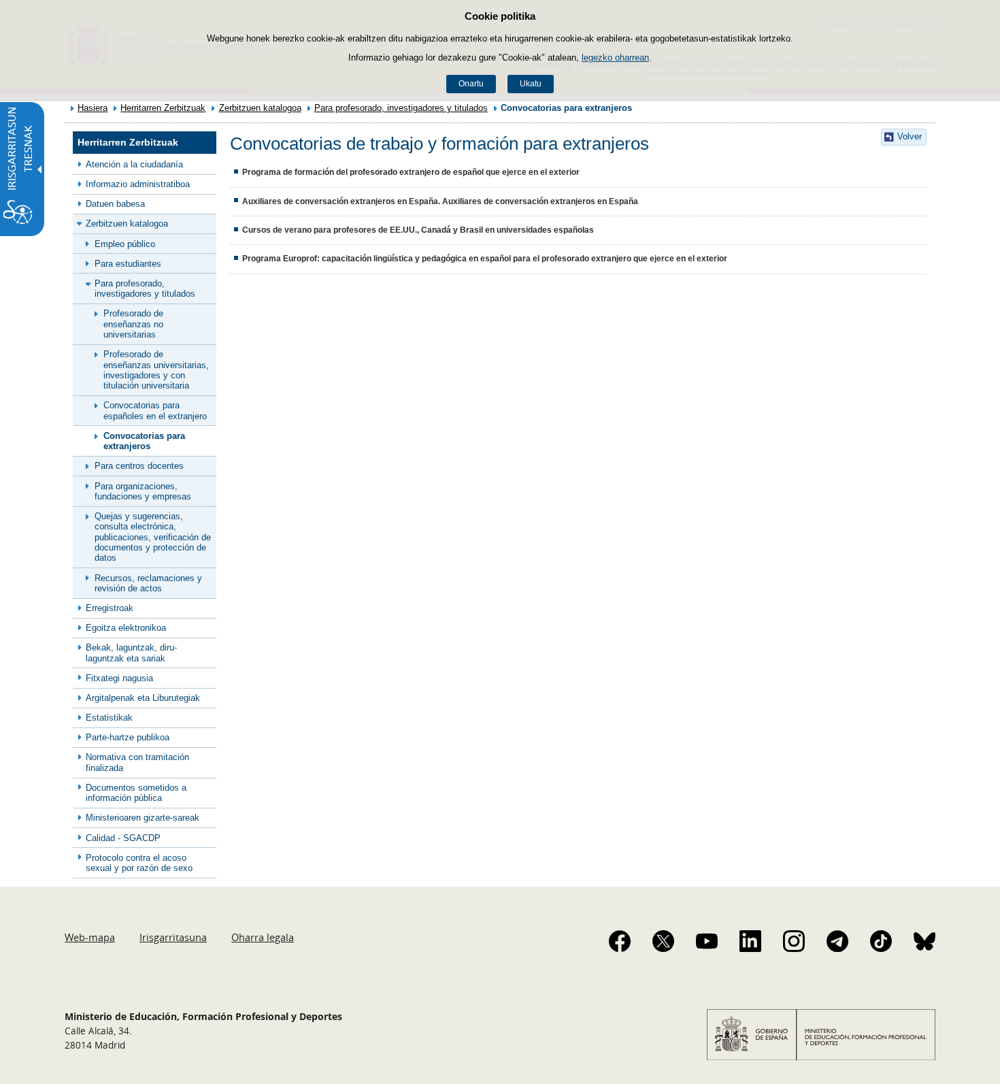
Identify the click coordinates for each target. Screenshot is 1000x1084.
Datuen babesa (115, 204)
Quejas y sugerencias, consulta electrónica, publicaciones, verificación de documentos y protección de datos (153, 537)
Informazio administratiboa (138, 184)
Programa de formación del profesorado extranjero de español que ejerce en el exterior (411, 172)
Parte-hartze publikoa (127, 737)
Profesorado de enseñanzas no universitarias (133, 324)
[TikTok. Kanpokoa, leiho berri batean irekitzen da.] (881, 941)
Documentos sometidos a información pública (136, 793)
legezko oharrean (615, 57)
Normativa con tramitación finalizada (137, 762)
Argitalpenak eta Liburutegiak (143, 698)
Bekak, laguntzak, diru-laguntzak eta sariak (131, 652)
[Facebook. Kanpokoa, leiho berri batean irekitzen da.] (620, 941)
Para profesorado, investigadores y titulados (401, 108)
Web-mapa (90, 937)
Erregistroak (109, 608)
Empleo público (125, 244)
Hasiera (92, 108)
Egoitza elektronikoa (126, 628)
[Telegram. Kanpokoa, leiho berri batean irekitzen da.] (837, 941)
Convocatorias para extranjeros (144, 441)
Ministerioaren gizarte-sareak (142, 817)
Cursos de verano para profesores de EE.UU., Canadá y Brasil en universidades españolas (418, 230)
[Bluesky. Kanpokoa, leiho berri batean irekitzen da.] (924, 941)
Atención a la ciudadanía (134, 164)
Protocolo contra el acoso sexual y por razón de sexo (139, 863)
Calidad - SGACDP (123, 838)
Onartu (471, 83)
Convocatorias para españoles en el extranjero (155, 410)
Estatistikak (109, 717)
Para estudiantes (128, 264)
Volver (909, 136)
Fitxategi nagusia (119, 678)
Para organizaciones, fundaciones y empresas (143, 491)
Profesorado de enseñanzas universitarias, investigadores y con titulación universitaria (156, 370)
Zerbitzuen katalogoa (260, 108)
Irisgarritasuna (173, 937)
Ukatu (530, 83)
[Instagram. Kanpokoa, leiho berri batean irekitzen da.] (794, 941)
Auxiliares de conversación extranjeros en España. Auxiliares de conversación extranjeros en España (440, 201)
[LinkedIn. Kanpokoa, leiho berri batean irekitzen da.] (750, 941)
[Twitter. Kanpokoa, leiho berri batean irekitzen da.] (663, 941)
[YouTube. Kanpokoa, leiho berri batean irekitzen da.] (707, 941)
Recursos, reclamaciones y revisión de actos (148, 583)
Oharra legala (262, 937)
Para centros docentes (139, 466)
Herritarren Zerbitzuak (162, 108)
